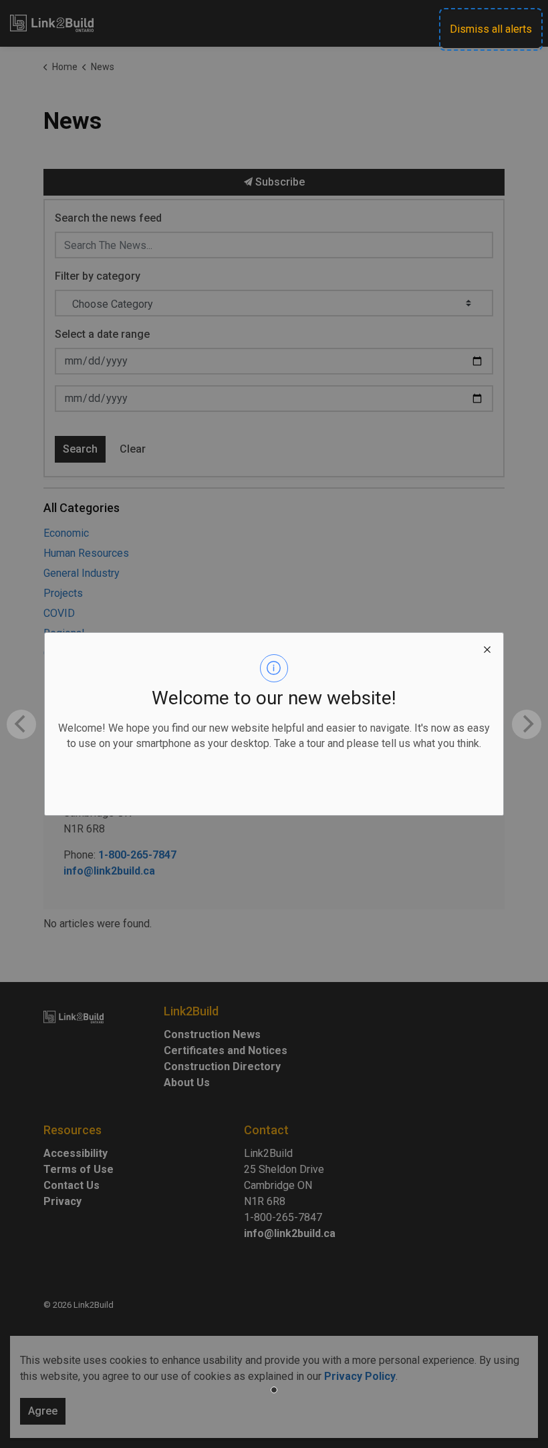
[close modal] (487, 649)
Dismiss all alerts (491, 29)
